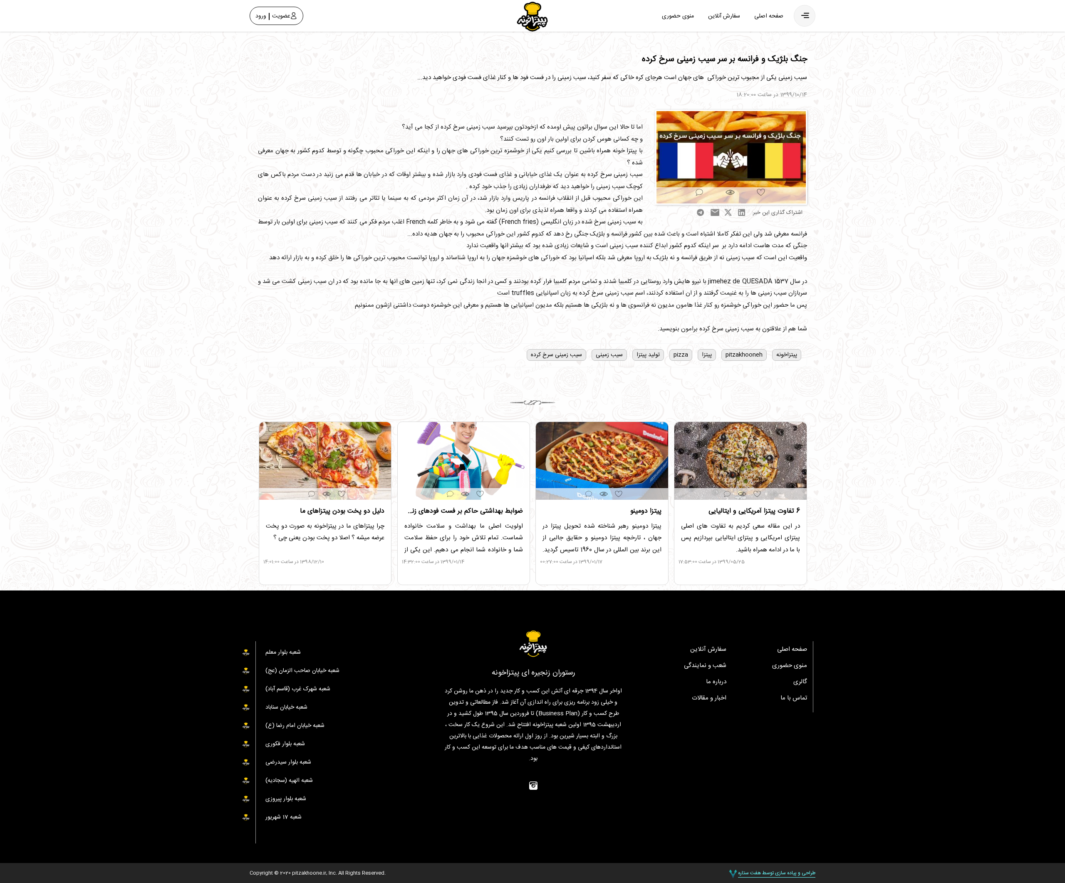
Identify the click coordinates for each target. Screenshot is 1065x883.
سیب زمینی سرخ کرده (556, 355)
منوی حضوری (678, 16)
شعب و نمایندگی (705, 665)
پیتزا (707, 355)
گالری (800, 682)
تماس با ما (793, 698)
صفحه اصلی (768, 16)
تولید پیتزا (648, 355)
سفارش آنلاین (724, 16)
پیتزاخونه (786, 355)
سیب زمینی (609, 355)
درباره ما (716, 682)
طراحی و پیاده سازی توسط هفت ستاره (776, 873)
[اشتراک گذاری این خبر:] (731, 157)
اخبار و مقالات (709, 698)
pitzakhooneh (744, 355)
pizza (681, 355)
